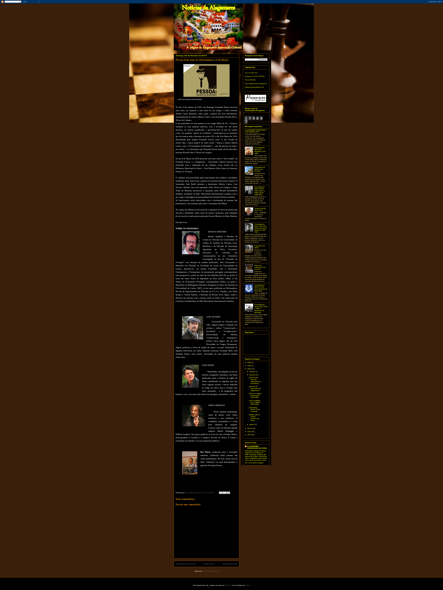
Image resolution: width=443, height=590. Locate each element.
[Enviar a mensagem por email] (220, 493)
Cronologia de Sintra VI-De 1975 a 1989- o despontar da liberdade (260, 308)
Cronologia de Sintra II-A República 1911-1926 (260, 150)
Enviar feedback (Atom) (211, 571)
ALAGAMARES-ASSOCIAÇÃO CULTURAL (257, 447)
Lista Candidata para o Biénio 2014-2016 (254, 402)
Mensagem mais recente (186, 564)
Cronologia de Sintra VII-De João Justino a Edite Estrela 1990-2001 (259, 191)
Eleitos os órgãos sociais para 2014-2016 (255, 395)
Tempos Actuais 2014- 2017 (260, 209)
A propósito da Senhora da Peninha (259, 169)
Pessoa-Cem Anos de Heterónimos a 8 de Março (255, 380)
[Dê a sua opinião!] (222, 493)
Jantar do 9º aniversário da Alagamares (255, 388)
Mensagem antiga (230, 564)
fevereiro (252, 375)
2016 (249, 366)
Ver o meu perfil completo (254, 463)
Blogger (247, 585)
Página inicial (209, 564)
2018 (249, 362)
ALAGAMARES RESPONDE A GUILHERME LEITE (255, 131)
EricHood (228, 585)
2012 (249, 431)
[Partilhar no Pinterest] (229, 493)
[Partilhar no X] (224, 493)
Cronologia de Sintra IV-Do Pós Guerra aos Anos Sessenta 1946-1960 (260, 228)
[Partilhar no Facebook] (227, 493)
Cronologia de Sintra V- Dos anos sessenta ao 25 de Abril (260, 288)
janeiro (252, 424)
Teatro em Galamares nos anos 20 (260, 267)
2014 (249, 369)
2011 (249, 435)
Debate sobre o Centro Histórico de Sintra (254, 417)
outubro (252, 372)
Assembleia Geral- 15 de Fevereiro (254, 409)
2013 (249, 428)
